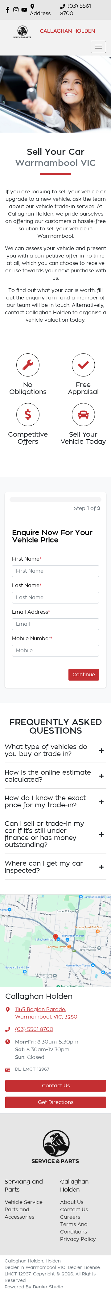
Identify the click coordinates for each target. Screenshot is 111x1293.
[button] (98, 47)
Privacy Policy (78, 1239)
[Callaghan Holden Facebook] (9, 10)
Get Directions (55, 1102)
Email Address (31, 612)
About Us (71, 1202)
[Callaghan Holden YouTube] (25, 10)
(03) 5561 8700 (34, 1029)
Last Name (27, 585)
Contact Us (56, 1085)
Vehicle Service (24, 1202)
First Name (27, 559)
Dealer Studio (48, 1286)
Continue (83, 674)
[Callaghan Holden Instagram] (17, 10)
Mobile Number (32, 638)
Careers (70, 1217)
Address (40, 13)
